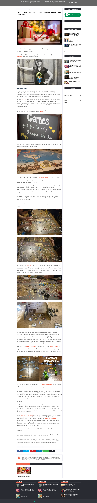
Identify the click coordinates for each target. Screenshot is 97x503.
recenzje (73, 98)
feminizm (73, 92)
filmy (73, 93)
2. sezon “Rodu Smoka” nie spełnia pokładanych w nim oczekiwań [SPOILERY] (74, 34)
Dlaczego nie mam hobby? (70, 484)
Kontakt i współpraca (68, 501)
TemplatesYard (24, 501)
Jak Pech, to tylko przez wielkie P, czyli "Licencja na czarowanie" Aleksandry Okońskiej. (75, 66)
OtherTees (23, 99)
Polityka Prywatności (77, 501)
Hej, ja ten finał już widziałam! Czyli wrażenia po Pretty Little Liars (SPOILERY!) (71, 496)
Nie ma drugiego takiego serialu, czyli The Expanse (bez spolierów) (75, 45)
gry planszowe (24, 9)
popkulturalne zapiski (73, 95)
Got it (75, 2)
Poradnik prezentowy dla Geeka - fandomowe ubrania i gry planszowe (23, 476)
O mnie (56, 501)
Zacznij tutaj (60, 501)
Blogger (34, 501)
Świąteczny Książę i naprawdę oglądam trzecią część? (72, 490)
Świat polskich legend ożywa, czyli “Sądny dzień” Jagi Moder (75, 71)
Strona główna (19, 9)
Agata (18, 17)
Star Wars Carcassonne (46, 384)
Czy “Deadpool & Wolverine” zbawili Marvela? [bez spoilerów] (75, 82)
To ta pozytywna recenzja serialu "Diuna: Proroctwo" (75, 61)
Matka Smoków (54, 346)
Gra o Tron (29, 265)
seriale (73, 100)
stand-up (73, 102)
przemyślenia (73, 97)
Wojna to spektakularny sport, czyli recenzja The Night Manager (74, 40)
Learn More (70, 2)
